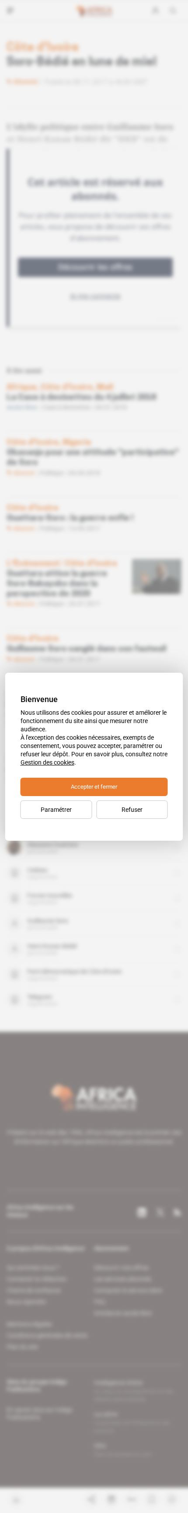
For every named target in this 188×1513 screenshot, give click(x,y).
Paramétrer (56, 809)
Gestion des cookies (47, 762)
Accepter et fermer (94, 786)
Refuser (132, 809)
